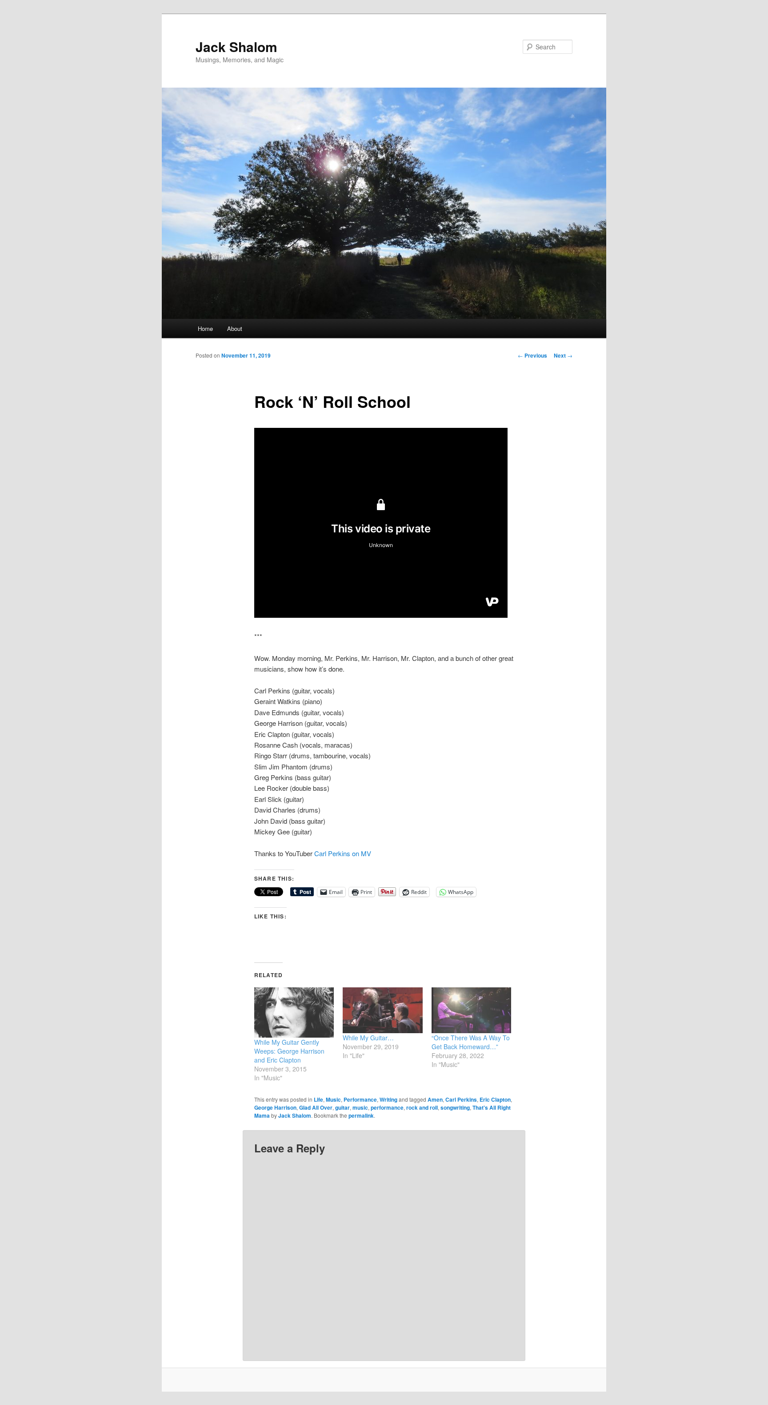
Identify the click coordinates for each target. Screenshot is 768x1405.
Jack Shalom (236, 46)
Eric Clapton (495, 1099)
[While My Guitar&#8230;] (382, 1010)
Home (205, 328)
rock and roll (422, 1107)
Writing (388, 1099)
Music (333, 1099)
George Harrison (275, 1107)
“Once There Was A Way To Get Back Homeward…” (471, 1042)
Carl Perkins (461, 1099)
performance (387, 1107)
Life (318, 1099)
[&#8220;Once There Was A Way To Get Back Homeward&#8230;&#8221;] (471, 1010)
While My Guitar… (368, 1037)
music (360, 1107)
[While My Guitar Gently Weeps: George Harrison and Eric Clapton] (294, 1012)
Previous (532, 355)
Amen (435, 1099)
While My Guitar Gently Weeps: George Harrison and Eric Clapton (289, 1051)
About (234, 328)
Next (563, 355)
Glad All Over (315, 1107)
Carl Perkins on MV (342, 853)
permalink (361, 1115)
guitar (342, 1107)
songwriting (455, 1107)
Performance (360, 1099)
